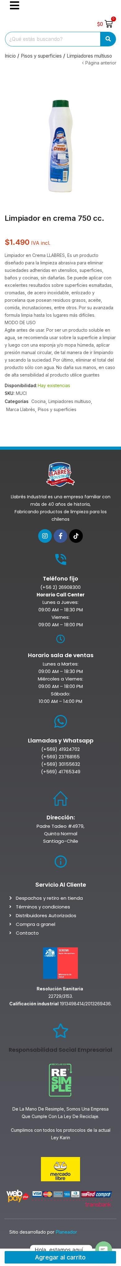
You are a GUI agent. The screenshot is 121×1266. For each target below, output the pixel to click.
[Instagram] (45, 536)
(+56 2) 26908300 (60, 587)
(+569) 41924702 (60, 749)
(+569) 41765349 (60, 771)
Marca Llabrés (20, 409)
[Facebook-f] (60, 536)
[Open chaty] (103, 1249)
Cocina (38, 401)
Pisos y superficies (41, 56)
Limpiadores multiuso (89, 56)
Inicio (10, 56)
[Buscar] (108, 39)
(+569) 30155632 (60, 764)
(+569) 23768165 (60, 756)
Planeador (66, 1232)
